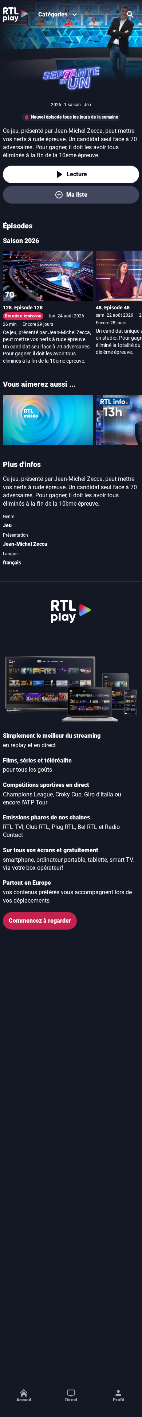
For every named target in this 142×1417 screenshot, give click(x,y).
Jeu (7, 525)
